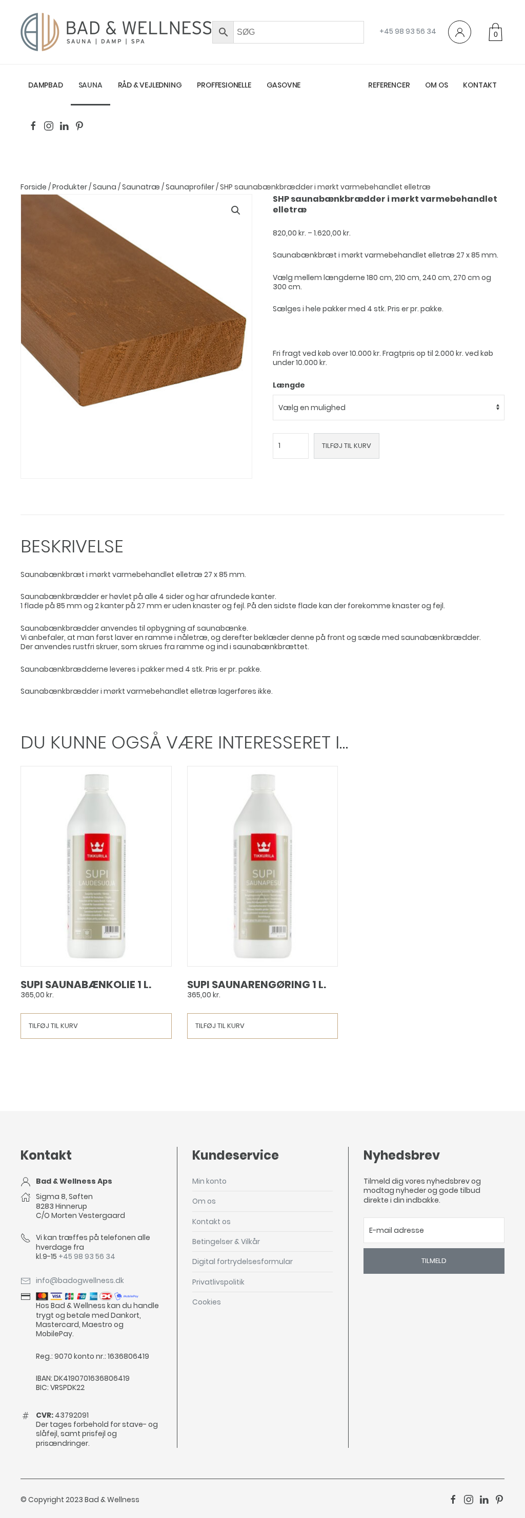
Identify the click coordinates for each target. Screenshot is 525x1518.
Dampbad (45, 85)
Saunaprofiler (190, 187)
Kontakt (480, 85)
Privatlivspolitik (218, 1282)
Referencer (389, 85)
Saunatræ (141, 187)
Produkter (69, 187)
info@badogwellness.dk (80, 1280)
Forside (34, 187)
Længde (289, 385)
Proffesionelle (224, 85)
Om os (436, 85)
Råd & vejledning (150, 85)
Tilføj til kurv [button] (53, 1026)
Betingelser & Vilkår (226, 1241)
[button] (236, 210)
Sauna (90, 85)
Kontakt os (211, 1221)
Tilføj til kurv (346, 446)
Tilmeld (434, 1261)
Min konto (209, 1181)
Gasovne (284, 85)
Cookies (206, 1302)
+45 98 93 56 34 (407, 31)
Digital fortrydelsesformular (242, 1261)
